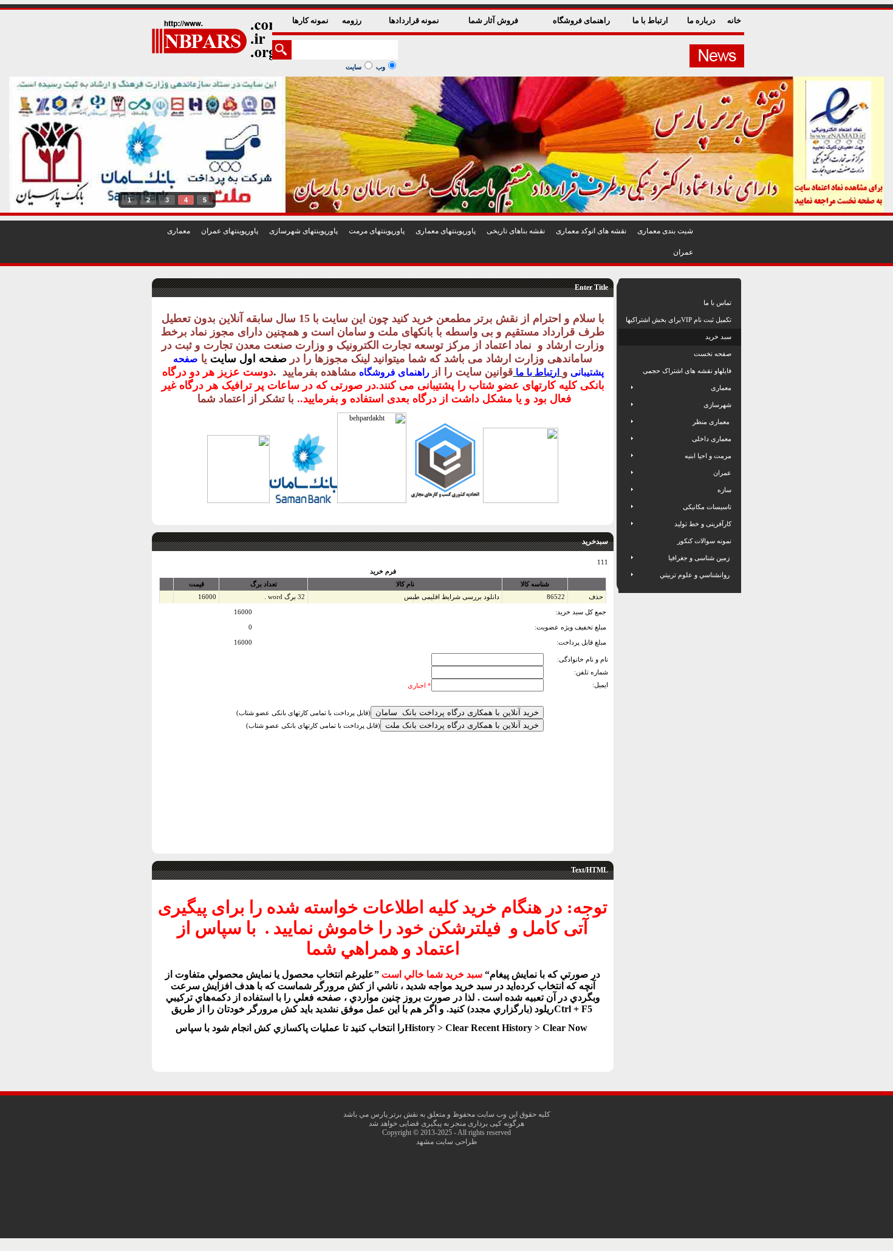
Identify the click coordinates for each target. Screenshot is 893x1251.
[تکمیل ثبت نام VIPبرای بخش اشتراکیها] (625, 319)
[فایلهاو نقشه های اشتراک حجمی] (627, 370)
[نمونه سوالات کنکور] (627, 540)
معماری (178, 231)
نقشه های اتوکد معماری (591, 231)
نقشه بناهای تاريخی (516, 231)
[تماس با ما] (627, 302)
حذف (596, 596)
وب (380, 66)
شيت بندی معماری (665, 231)
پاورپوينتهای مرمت (377, 231)
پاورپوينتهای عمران (229, 231)
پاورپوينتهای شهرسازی (303, 231)
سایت (353, 66)
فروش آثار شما (494, 20)
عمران (683, 252)
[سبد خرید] (627, 336)
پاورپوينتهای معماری (446, 231)
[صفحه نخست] (627, 353)
